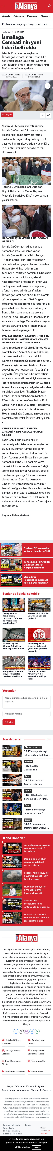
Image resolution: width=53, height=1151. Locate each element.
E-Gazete (45, 1090)
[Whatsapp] (37, 1031)
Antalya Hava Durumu (36, 1042)
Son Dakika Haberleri (15, 1071)
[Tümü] (49, 739)
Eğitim (28, 791)
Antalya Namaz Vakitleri (11, 1052)
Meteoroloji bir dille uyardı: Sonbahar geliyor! (38, 615)
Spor (27, 776)
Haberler (6, 32)
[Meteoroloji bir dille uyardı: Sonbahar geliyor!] (39, 605)
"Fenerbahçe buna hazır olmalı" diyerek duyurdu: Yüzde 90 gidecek (37, 811)
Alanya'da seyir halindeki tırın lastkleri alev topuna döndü (36, 753)
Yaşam (28, 820)
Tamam (36, 1147)
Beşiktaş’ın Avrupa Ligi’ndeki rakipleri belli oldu (33, 782)
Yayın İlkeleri (9, 1128)
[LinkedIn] (31, 1031)
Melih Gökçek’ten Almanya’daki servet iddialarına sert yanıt (35, 768)
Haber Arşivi (37, 1071)
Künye (28, 1125)
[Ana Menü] (3, 6)
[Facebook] (16, 1031)
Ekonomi (32, 16)
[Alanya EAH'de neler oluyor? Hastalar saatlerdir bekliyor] (14, 663)
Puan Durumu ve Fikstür (11, 1062)
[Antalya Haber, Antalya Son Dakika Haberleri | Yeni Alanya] (26, 6)
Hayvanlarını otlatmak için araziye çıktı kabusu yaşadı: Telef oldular (35, 826)
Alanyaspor (23, 1090)
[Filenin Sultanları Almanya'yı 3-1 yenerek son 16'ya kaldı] (39, 663)
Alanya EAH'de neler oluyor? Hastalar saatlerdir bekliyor (13, 673)
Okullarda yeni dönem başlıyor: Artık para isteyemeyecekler (36, 797)
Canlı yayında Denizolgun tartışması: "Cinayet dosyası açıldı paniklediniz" (13, 618)
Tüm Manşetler (38, 1061)
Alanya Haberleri (33, 747)
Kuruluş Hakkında (11, 1125)
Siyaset (45, 16)
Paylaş (9, 115)
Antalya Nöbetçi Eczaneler (11, 1042)
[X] (21, 1031)
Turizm (35, 1090)
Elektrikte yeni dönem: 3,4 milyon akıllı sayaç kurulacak (13, 646)
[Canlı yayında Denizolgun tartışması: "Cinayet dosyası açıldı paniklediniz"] (14, 605)
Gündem (18, 16)
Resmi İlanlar (9, 1090)
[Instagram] (26, 1031)
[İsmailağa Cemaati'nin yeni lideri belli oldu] (26, 95)
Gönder (9, 722)
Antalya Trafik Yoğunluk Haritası (36, 1052)
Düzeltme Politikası (12, 1134)
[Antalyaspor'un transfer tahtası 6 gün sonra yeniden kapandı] (39, 635)
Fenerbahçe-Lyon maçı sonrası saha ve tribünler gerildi (26, 24)
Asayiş (6, 16)
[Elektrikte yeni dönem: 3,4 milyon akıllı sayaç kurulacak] (14, 635)
